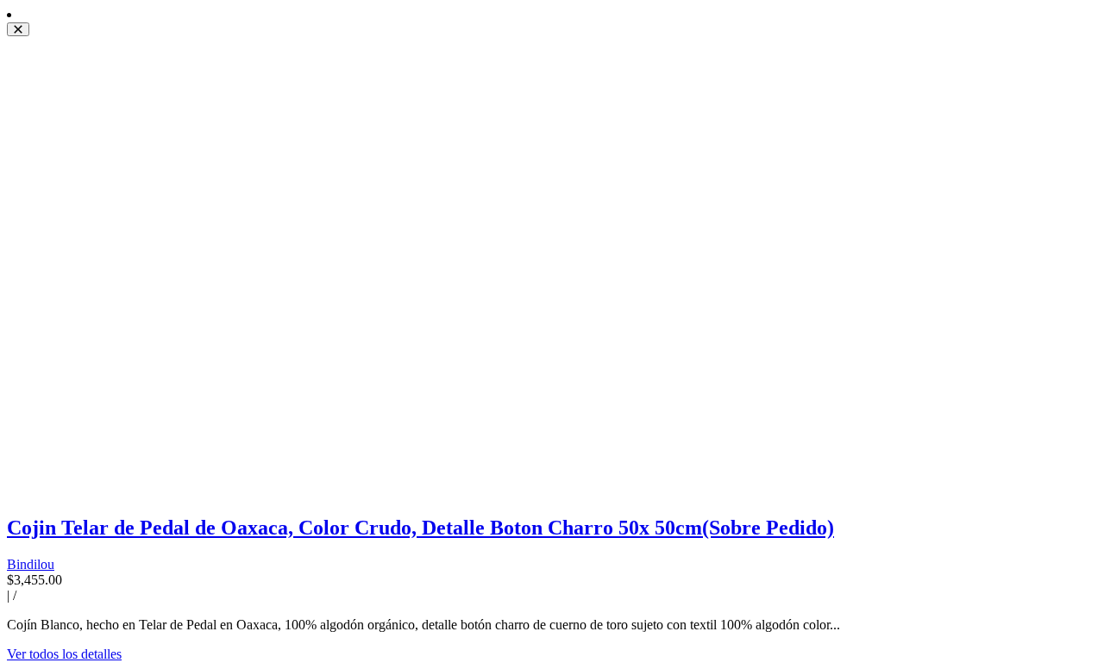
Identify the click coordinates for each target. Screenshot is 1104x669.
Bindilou (30, 564)
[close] (18, 29)
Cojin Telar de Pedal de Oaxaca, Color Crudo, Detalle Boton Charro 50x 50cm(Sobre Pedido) (420, 527)
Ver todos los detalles (64, 654)
